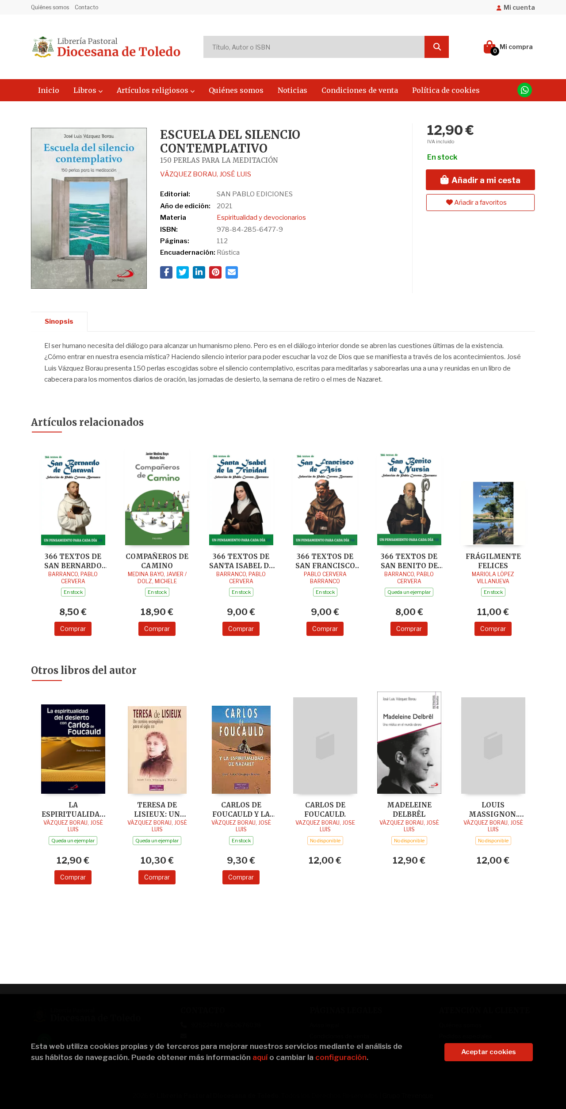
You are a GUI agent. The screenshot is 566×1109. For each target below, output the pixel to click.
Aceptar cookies (488, 1052)
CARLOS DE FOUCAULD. (325, 809)
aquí (260, 1057)
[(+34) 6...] (524, 90)
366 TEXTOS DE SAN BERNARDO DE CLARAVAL (73, 561)
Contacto (86, 7)
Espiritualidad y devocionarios (261, 218)
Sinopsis (59, 321)
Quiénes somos (50, 7)
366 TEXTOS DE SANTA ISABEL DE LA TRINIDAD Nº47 (241, 561)
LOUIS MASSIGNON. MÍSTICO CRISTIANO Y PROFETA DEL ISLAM (493, 809)
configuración (341, 1057)
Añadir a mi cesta (485, 180)
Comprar (73, 628)
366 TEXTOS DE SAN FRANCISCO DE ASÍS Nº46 (325, 561)
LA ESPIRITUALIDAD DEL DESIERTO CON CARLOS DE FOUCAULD (73, 809)
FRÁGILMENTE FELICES (493, 561)
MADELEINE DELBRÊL (409, 809)
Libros (85, 90)
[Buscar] (436, 47)
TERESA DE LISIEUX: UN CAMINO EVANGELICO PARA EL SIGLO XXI (157, 809)
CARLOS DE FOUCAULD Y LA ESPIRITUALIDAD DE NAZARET (241, 809)
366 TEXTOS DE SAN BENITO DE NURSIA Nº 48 (409, 561)
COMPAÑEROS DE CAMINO (157, 561)
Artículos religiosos (153, 90)
